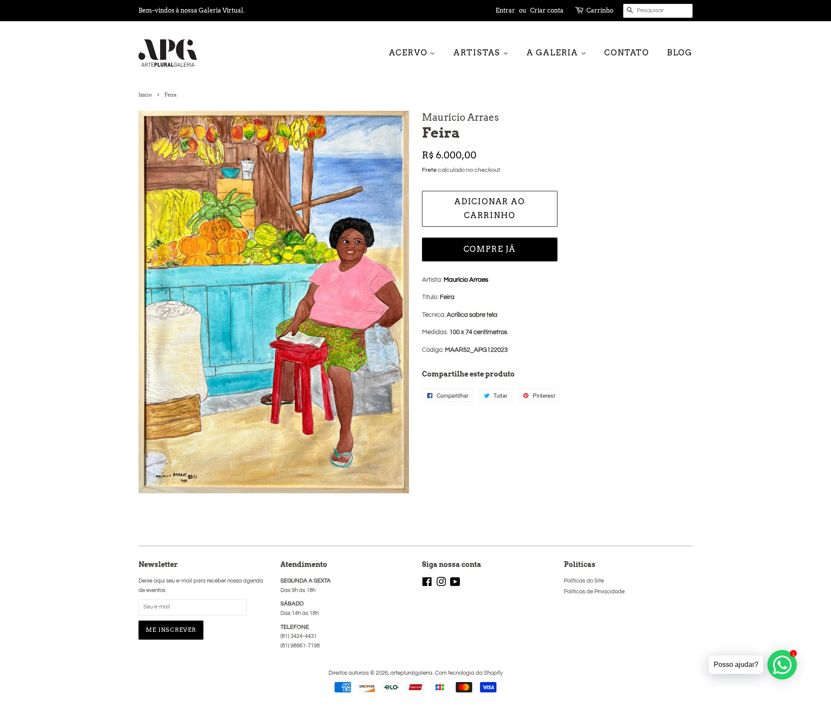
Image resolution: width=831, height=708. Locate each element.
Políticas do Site (584, 581)
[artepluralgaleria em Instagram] (441, 584)
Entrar (505, 10)
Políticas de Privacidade (594, 592)
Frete (429, 170)
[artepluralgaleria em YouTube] (455, 584)
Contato (626, 52)
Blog (679, 52)
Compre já (490, 249)
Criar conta (547, 10)
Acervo (409, 52)
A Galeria (554, 52)
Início (145, 95)
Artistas (478, 52)
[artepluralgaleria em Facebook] (427, 584)
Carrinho (599, 10)
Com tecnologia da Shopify (468, 673)
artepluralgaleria (411, 673)
